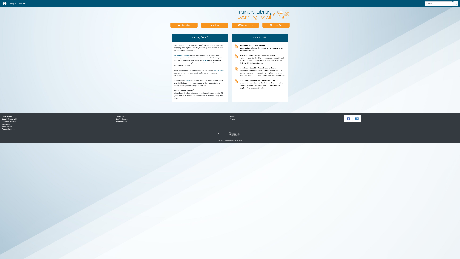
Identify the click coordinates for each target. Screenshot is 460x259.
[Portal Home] (4, 3)
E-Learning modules (182, 55)
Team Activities (246, 25)
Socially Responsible (9, 119)
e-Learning (185, 25)
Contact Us (22, 4)
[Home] (263, 14)
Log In (13, 4)
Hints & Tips (277, 25)
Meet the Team (121, 121)
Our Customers (122, 119)
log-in (188, 80)
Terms (232, 116)
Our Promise (121, 116)
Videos (215, 25)
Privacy (233, 119)
